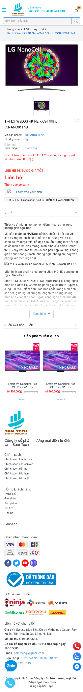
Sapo (50, 686)
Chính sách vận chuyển (18, 464)
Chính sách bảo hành (17, 473)
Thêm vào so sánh (16, 184)
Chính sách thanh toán (18, 459)
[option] (41, 68)
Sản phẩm (10, 503)
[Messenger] (77, 667)
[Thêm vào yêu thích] (77, 120)
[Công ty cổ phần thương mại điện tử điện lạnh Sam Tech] (18, 9)
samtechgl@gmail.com (29, 653)
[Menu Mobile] (4, 9)
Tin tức (8, 508)
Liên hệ (8, 513)
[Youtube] (25, 563)
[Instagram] (33, 563)
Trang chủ (10, 494)
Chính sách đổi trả (15, 468)
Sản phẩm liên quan (41, 335)
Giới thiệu (10, 498)
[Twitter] (16, 563)
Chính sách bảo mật (16, 478)
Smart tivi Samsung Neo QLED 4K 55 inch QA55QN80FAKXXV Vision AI (60, 385)
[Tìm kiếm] (76, 20)
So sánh (23, 399)
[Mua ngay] (42, 361)
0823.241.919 (22, 663)
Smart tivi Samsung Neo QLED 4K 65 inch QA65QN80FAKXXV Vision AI (22, 385)
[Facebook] (7, 563)
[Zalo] (77, 656)
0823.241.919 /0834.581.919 (40, 658)
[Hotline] (77, 646)
